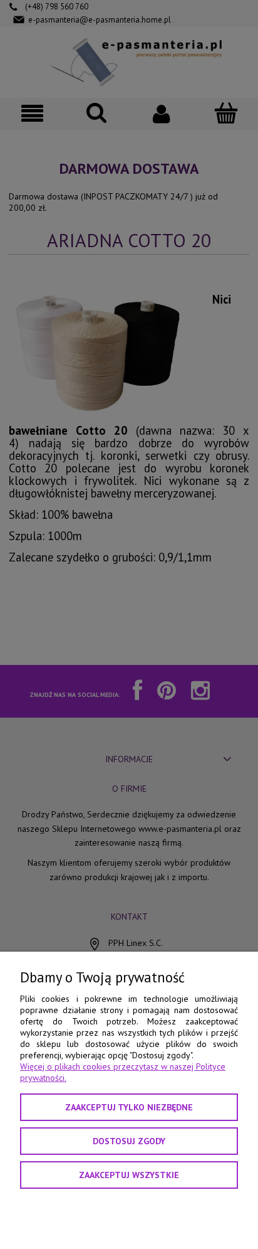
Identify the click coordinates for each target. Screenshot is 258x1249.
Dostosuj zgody (129, 1141)
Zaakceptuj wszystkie (129, 1175)
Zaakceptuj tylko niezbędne (129, 1107)
